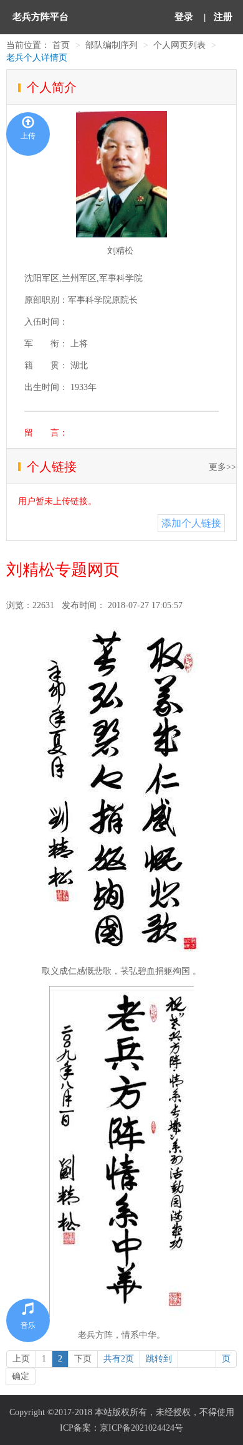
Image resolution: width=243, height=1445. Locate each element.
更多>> (222, 467)
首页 (61, 45)
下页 (83, 1358)
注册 (223, 17)
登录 (183, 17)
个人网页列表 (179, 45)
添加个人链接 (191, 523)
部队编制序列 (111, 45)
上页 (21, 1358)
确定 (20, 1376)
